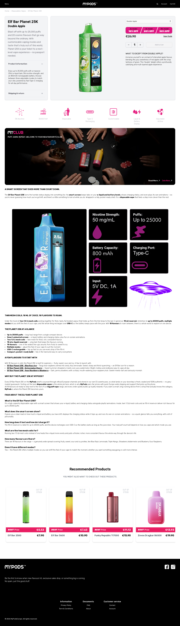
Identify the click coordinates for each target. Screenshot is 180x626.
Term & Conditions (66, 609)
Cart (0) (172, 4)
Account (164, 4)
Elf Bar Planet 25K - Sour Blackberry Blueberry (27, 371)
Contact (112, 605)
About (88, 609)
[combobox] (149, 21)
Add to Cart (159, 45)
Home (7, 11)
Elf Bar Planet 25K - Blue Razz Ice (22, 366)
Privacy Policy (66, 605)
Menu (7, 4)
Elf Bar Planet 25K (35, 11)
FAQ (88, 605)
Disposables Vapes (19, 11)
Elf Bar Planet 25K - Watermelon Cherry (24, 368)
